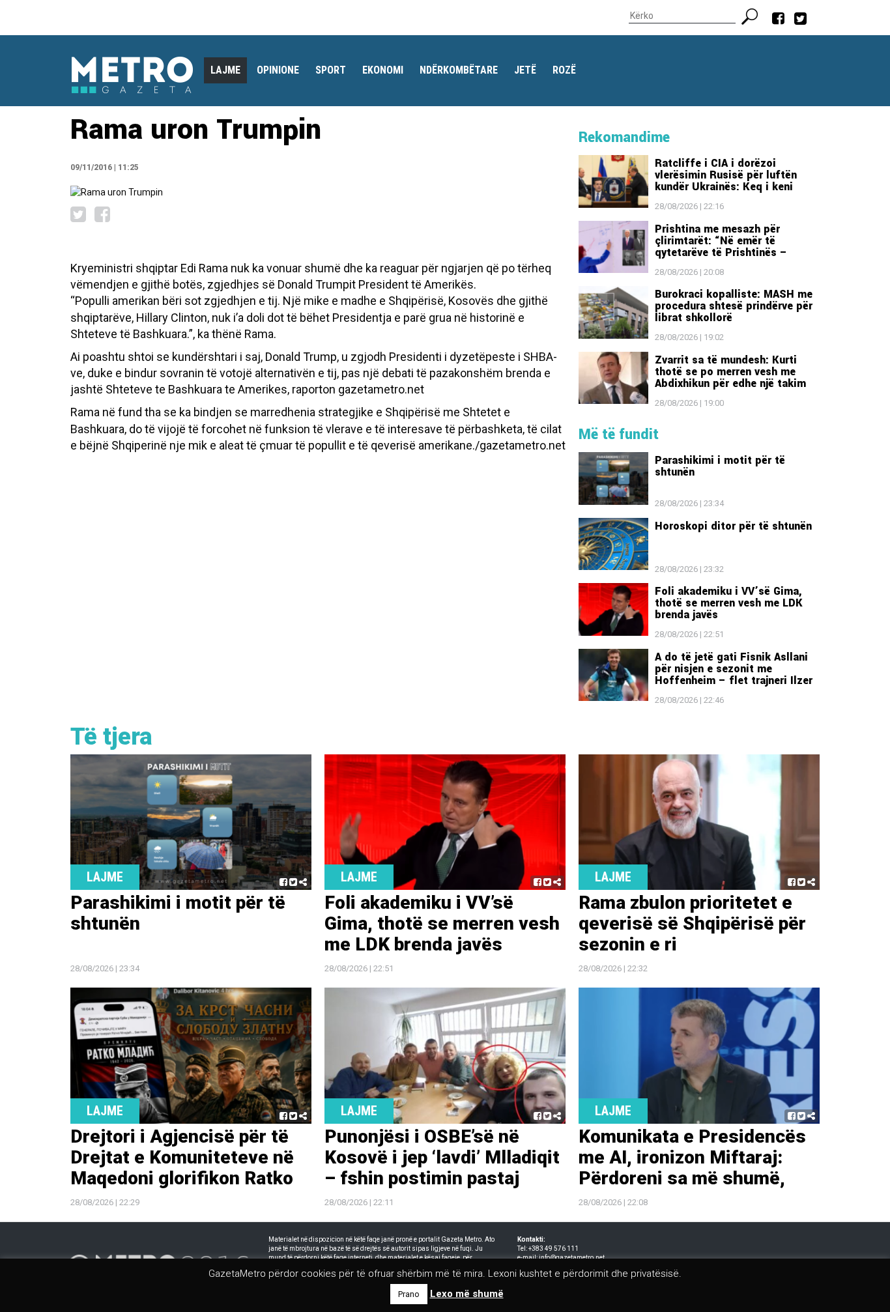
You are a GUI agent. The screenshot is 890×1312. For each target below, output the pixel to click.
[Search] (755, 15)
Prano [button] (409, 1294)
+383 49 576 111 (553, 1248)
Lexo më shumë (467, 1294)
